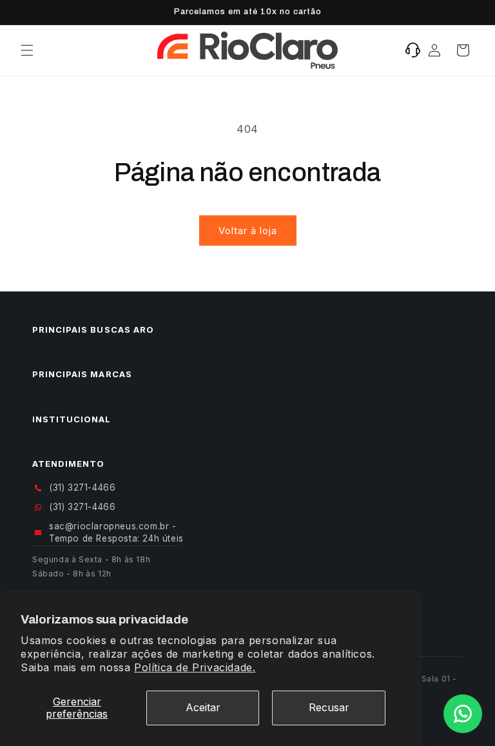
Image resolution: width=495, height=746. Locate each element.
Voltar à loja (247, 230)
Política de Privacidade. (194, 667)
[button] (27, 50)
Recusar (329, 707)
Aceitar (203, 707)
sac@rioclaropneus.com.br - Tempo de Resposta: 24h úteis (116, 532)
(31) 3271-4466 (82, 487)
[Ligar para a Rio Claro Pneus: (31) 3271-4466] (412, 50)
